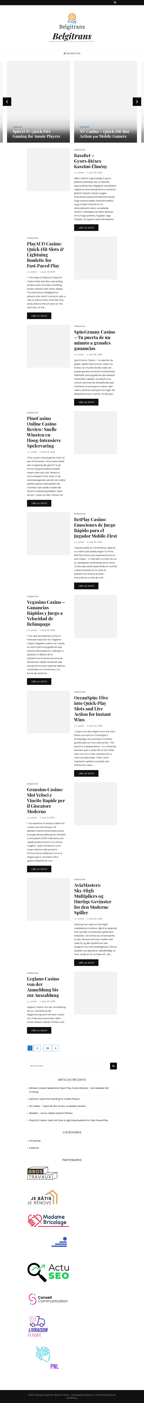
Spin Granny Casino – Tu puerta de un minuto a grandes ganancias (94, 340)
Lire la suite (86, 227)
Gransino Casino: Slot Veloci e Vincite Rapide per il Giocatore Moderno (46, 800)
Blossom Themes (94, 1395)
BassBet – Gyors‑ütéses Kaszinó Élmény (90, 160)
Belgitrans (72, 35)
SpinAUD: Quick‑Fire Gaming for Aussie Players (54, 1099)
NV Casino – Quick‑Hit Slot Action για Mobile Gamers (37, 134)
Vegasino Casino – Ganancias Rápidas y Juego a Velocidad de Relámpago (46, 613)
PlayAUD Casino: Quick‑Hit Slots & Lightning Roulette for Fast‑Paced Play (45, 254)
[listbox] (72, 102)
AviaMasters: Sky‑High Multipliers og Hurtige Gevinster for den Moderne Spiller (92, 898)
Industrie (17, 127)
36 (49, 1048)
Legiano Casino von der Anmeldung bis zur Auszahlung (43, 987)
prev (7, 101)
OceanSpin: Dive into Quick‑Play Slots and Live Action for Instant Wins (92, 708)
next (137, 101)
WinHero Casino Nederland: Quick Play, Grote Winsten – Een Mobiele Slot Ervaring (105, 131)
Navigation (73, 53)
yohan (81, 172)
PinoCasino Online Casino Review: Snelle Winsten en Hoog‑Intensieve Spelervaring (44, 432)
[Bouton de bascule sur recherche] (115, 3)
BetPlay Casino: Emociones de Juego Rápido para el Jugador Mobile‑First (95, 527)
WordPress (72, 1398)
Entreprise (35, 1140)
